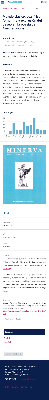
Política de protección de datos (18, 387)
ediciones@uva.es (27, 379)
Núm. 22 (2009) (25, 8)
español (7, 342)
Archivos (13, 8)
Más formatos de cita (12, 319)
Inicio (5, 8)
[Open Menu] (2, 2)
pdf (7, 213)
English (7, 338)
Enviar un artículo (13, 354)
